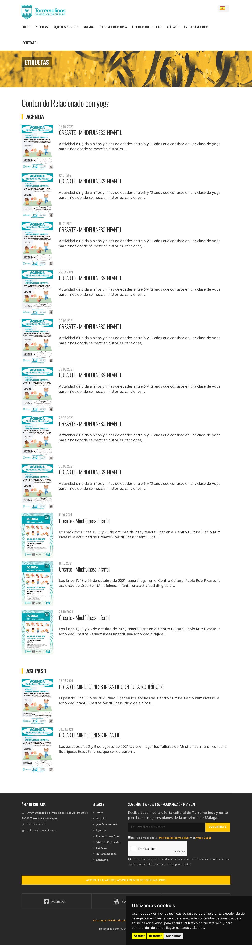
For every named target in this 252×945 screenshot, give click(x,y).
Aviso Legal (203, 838)
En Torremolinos (196, 26)
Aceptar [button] (139, 935)
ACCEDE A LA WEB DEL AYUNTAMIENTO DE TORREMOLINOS (126, 880)
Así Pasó (173, 26)
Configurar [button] (173, 935)
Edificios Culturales (146, 26)
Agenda (89, 26)
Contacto (29, 42)
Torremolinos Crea (113, 26)
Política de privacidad (174, 838)
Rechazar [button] (155, 935)
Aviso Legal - (100, 920)
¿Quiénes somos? (66, 26)
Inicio (26, 26)
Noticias (42, 26)
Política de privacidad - (122, 920)
